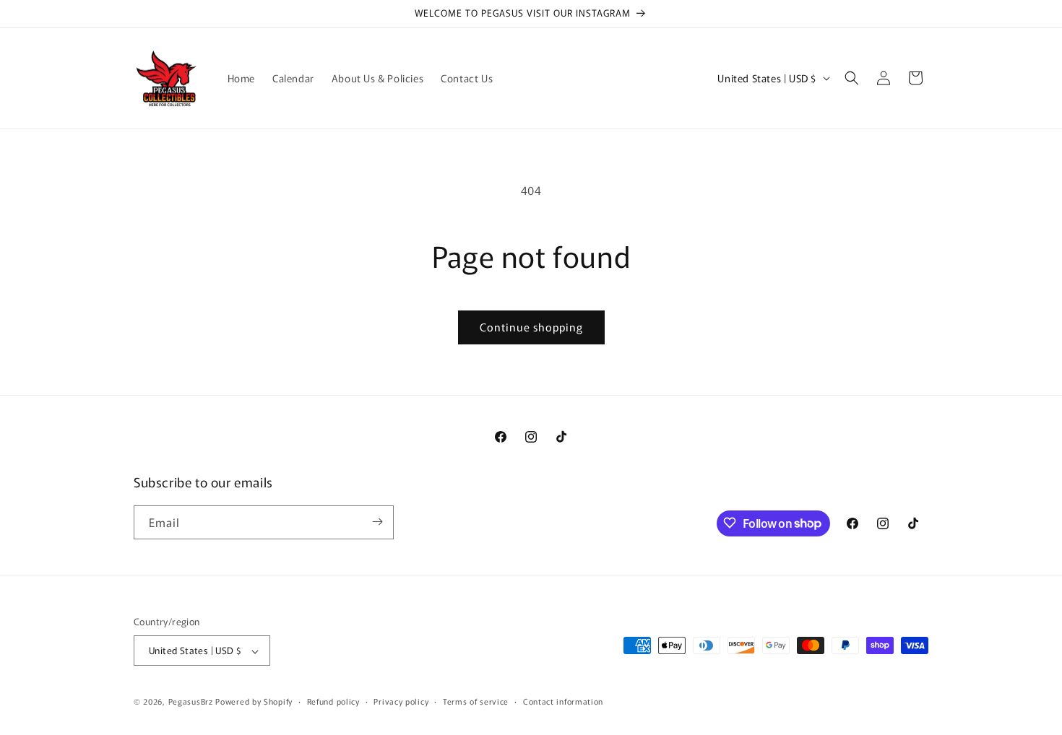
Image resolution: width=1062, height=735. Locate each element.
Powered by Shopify (254, 702)
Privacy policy (401, 701)
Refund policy (333, 701)
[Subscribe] (377, 522)
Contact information (563, 701)
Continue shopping (531, 326)
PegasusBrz (190, 702)
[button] (852, 78)
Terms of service (476, 701)
